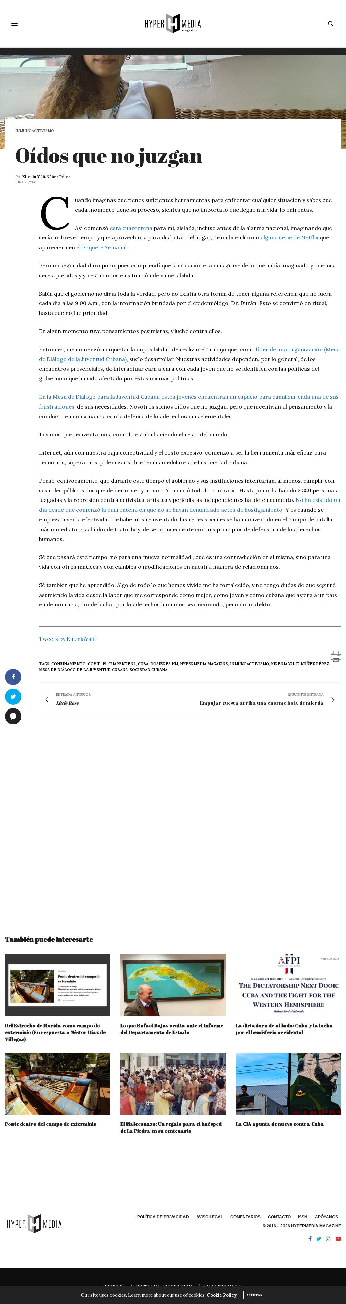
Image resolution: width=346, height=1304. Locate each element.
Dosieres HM (164, 663)
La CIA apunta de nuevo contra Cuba (280, 1124)
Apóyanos (326, 1217)
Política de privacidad (163, 1217)
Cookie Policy (222, 1295)
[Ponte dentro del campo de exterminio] (57, 1084)
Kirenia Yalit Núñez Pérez (46, 176)
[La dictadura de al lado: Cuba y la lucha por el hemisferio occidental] (288, 985)
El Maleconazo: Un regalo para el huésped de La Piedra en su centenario (171, 1127)
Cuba (143, 663)
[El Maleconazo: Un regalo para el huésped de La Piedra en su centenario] (172, 1084)
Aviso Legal (209, 1217)
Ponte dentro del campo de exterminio (50, 1124)
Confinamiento (68, 663)
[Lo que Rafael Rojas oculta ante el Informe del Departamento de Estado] (172, 985)
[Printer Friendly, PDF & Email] (336, 656)
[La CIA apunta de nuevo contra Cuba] (288, 1084)
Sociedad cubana (148, 669)
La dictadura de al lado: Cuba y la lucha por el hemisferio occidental (284, 1028)
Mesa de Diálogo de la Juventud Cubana (83, 669)
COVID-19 (97, 663)
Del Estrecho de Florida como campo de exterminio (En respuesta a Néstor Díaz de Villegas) (55, 1032)
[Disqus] (173, 819)
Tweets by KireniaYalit (67, 638)
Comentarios (245, 1217)
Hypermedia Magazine (204, 663)
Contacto (279, 1217)
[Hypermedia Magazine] (173, 23)
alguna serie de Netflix (289, 237)
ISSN (302, 1217)
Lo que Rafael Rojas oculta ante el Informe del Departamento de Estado (171, 1028)
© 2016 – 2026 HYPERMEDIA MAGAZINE (302, 1226)
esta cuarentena (131, 228)
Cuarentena (122, 663)
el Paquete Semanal (101, 247)
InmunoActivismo (34, 131)
